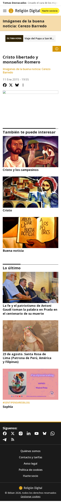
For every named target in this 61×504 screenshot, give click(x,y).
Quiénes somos (30, 451)
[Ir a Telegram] (5, 440)
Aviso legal (30, 463)
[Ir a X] (13, 433)
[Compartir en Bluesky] (17, 85)
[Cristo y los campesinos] (30, 151)
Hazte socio (30, 476)
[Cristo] (30, 192)
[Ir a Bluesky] (45, 433)
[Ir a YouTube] (37, 433)
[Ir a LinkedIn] (29, 433)
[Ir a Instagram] (21, 433)
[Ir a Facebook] (5, 433)
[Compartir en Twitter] (11, 85)
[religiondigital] (30, 488)
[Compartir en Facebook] (5, 85)
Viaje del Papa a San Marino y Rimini (40, 38)
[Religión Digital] (24, 10)
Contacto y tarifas (30, 457)
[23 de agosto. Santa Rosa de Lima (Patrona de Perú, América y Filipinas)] (30, 335)
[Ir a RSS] (13, 440)
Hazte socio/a (49, 10)
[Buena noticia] (30, 232)
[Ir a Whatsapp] (53, 433)
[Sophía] (30, 384)
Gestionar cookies (30, 496)
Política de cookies (31, 470)
